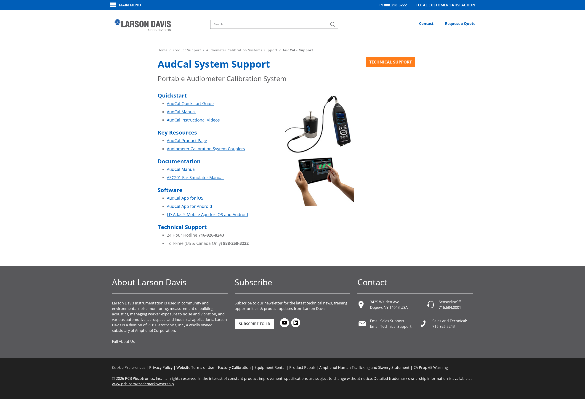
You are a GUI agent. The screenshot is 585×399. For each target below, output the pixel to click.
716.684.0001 (450, 307)
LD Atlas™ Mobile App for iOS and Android (207, 214)
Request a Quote (460, 23)
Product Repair (302, 367)
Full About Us (123, 341)
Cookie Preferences (128, 367)
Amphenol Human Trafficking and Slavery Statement (364, 367)
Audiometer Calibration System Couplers (206, 148)
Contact (426, 23)
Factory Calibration (234, 367)
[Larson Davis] (142, 25)
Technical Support (390, 62)
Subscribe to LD (254, 323)
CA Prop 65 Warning (430, 367)
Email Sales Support (387, 320)
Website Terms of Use (195, 367)
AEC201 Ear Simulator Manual (195, 177)
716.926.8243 (443, 326)
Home (163, 50)
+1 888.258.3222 (393, 5)
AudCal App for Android (189, 206)
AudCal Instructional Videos (193, 120)
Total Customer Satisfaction (445, 5)
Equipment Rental (270, 367)
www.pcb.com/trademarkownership (143, 383)
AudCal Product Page (187, 140)
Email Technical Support (391, 326)
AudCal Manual (181, 111)
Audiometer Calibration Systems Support (241, 50)
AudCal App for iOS (185, 198)
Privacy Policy (161, 367)
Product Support (187, 50)
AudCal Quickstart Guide (190, 103)
